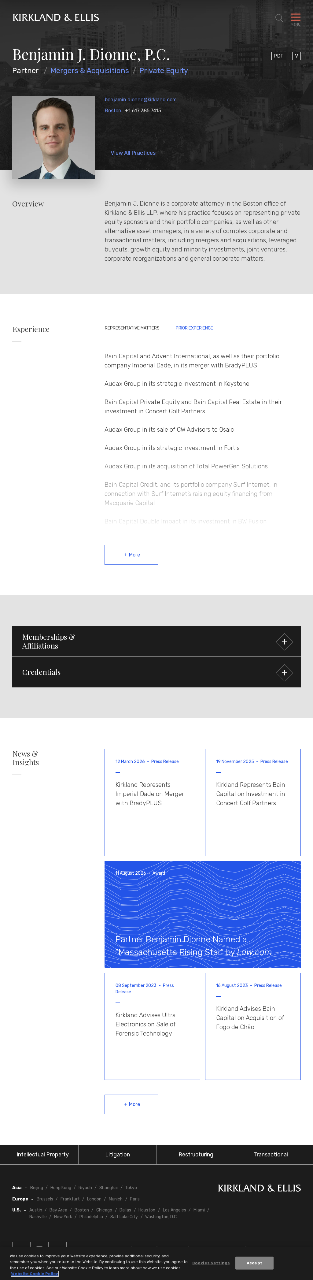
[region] (156, 1263)
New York (63, 1216)
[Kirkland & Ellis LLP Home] (259, 1189)
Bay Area (58, 1210)
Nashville (38, 1216)
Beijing (36, 1187)
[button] (156, 641)
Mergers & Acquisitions (89, 70)
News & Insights (26, 758)
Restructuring (196, 1154)
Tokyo (131, 1187)
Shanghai (108, 1187)
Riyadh (85, 1187)
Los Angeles (174, 1210)
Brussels (45, 1199)
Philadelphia (91, 1216)
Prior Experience (194, 328)
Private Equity (163, 70)
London (94, 1199)
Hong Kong (60, 1187)
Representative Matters (132, 328)
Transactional (270, 1154)
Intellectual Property (43, 1154)
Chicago (104, 1210)
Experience (31, 329)
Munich (116, 1199)
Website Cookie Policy (34, 1273)
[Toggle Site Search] (279, 18)
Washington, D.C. (161, 1216)
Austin (35, 1210)
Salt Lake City (124, 1216)
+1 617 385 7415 (143, 110)
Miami (199, 1210)
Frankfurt (70, 1199)
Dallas (125, 1210)
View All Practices (133, 153)
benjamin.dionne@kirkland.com (141, 99)
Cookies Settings (211, 1263)
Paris (135, 1199)
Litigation (117, 1154)
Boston (113, 110)
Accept (254, 1263)
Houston (146, 1210)
